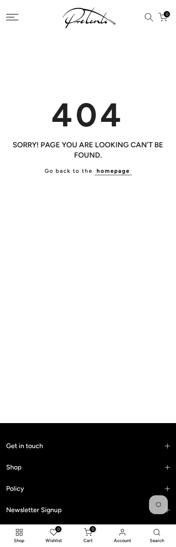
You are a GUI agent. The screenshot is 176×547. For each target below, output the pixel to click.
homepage (113, 170)
